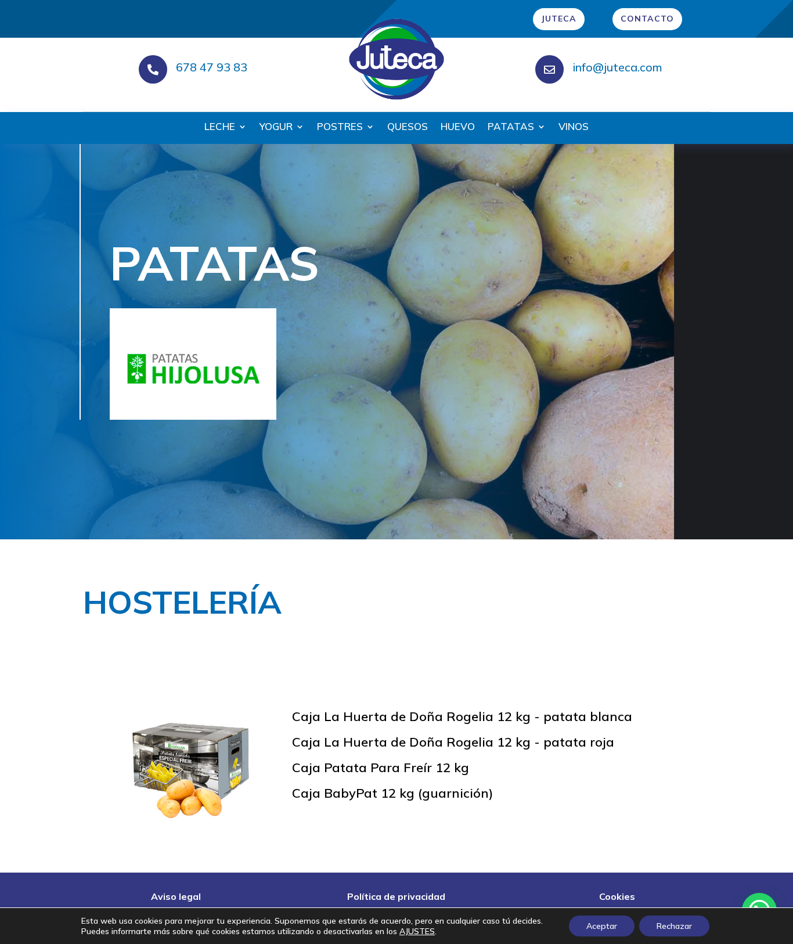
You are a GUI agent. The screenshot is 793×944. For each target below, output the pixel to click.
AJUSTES (417, 931)
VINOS (573, 127)
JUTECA (558, 18)
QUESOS (407, 127)
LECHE (219, 127)
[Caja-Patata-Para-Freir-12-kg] (187, 822)
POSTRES (340, 127)
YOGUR (276, 127)
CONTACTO (647, 18)
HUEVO (458, 127)
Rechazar (674, 926)
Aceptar (601, 926)
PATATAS (511, 127)
